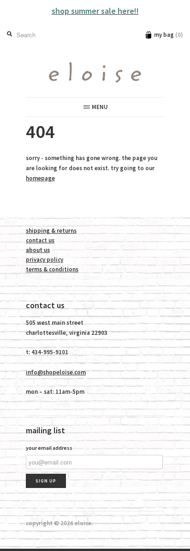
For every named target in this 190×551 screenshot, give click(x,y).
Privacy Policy (44, 260)
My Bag (168, 35)
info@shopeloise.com (56, 372)
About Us (38, 250)
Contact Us (40, 240)
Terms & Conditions (52, 269)
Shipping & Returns (51, 231)
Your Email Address (49, 447)
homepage (40, 178)
